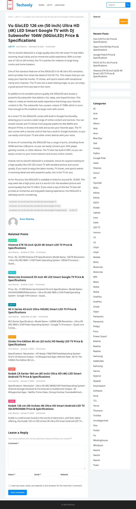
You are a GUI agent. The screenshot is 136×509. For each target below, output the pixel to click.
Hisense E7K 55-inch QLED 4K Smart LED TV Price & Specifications (40, 246)
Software (97, 390)
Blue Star (97, 138)
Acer (95, 113)
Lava (95, 217)
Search (96, 16)
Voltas (96, 430)
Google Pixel (99, 158)
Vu (94, 435)
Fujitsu (96, 153)
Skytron (97, 375)
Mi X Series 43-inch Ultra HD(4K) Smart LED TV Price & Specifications (42, 310)
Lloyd (96, 247)
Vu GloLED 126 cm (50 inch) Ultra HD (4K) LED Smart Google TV (32, 202)
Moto (96, 262)
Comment (13, 443)
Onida (96, 306)
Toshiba (97, 415)
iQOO (96, 202)
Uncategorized (100, 420)
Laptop (96, 212)
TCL (95, 400)
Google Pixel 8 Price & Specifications (104, 56)
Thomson (98, 410)
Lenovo (97, 232)
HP (94, 178)
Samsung (98, 356)
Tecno (96, 405)
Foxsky (96, 148)
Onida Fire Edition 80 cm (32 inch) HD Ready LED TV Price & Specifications (45, 343)
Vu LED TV (73, 210)
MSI (95, 276)
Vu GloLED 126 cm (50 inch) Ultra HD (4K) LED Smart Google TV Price (34, 206)
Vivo (95, 425)
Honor (96, 172)
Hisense (13, 240)
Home (10, 17)
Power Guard (100, 336)
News (96, 281)
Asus (95, 133)
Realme (97, 341)
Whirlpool (98, 445)
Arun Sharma (21, 46)
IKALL (96, 187)
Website (64, 474)
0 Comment (50, 46)
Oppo (96, 311)
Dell (95, 143)
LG (94, 237)
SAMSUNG (98, 361)
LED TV (17, 17)
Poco (95, 331)
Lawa (95, 222)
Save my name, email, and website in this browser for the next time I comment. (46, 485)
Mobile (96, 257)
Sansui (96, 371)
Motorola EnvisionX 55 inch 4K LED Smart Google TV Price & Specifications (46, 278)
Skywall (97, 380)
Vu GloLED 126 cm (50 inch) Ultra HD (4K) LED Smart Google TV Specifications (38, 210)
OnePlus (97, 296)
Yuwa (96, 465)
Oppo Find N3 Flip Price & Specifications (106, 48)
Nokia (96, 286)
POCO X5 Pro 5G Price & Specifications (105, 64)
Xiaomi (96, 450)
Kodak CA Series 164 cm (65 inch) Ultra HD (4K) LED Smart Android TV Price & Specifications (44, 375)
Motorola (98, 267)
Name (11, 474)
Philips (96, 326)
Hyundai (97, 182)
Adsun (96, 123)
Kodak (12, 369)
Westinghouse (100, 440)
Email (37, 474)
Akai (95, 128)
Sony (95, 395)
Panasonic (98, 316)
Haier (96, 163)
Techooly (24, 4)
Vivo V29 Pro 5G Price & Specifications (105, 40)
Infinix (96, 192)
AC (94, 108)
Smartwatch (99, 385)
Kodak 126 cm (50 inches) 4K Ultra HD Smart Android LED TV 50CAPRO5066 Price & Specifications (46, 407)
